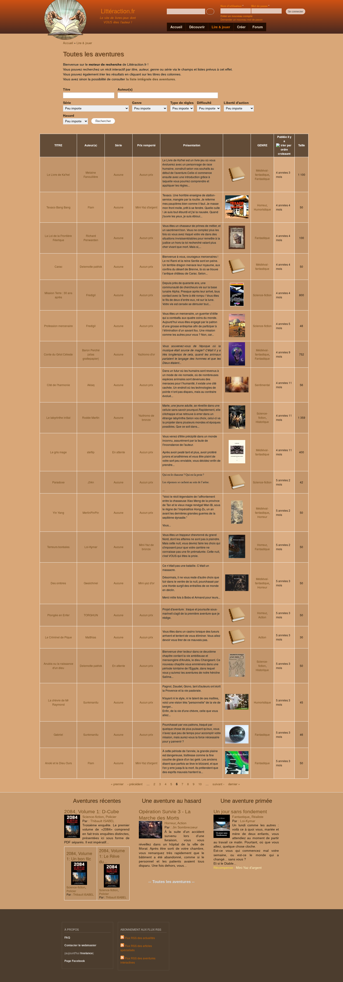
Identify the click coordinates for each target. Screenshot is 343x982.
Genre (137, 103)
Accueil (176, 27)
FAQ (67, 938)
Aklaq (90, 385)
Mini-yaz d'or (146, 583)
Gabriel (58, 734)
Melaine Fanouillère (91, 174)
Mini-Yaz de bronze (146, 547)
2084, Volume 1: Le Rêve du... (112, 855)
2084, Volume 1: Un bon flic (79, 856)
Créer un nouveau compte (236, 16)
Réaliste (257, 817)
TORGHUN (91, 615)
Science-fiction (262, 295)
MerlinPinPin (91, 512)
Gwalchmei (91, 583)
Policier (111, 817)
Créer (241, 27)
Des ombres (58, 583)
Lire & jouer (221, 27)
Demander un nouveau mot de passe (241, 19)
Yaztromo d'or (146, 354)
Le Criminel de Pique (58, 637)
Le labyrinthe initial (58, 417)
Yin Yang (58, 512)
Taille (301, 145)
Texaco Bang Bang (58, 207)
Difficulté (204, 103)
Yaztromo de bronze (146, 417)
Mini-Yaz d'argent (146, 207)
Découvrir (197, 27)
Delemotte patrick (91, 266)
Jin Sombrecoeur (185, 827)
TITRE (58, 145)
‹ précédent (135, 784)
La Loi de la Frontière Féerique (58, 238)
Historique (262, 422)
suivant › (218, 784)
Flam (91, 207)
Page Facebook (74, 961)
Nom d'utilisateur (231, 6)
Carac (58, 266)
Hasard (68, 115)
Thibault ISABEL (102, 821)
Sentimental (262, 385)
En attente (118, 452)
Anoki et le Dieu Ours (58, 763)
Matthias (90, 637)
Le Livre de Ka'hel (58, 174)
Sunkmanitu (90, 702)
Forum (257, 27)
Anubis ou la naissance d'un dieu (58, 666)
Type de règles (182, 103)
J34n (91, 482)
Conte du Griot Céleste (58, 354)
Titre (66, 89)
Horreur (262, 205)
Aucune (118, 174)
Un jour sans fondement (240, 811)
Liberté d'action (236, 103)
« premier (117, 784)
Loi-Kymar (90, 547)
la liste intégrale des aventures (150, 79)
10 (200, 784)
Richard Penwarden (91, 238)
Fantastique (262, 179)
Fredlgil (91, 295)
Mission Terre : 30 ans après (58, 295)
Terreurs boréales (58, 547)
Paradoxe (58, 482)
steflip (90, 452)
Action (262, 617)
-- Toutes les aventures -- (171, 882)
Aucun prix (146, 174)
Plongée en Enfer (58, 615)
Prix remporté (146, 145)
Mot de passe (260, 6)
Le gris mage (58, 452)
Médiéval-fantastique (262, 172)
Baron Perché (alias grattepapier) (91, 354)
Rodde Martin (90, 417)
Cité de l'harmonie (58, 385)
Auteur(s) (125, 89)
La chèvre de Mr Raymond (58, 702)
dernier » (234, 784)
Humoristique (262, 209)
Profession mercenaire (58, 326)
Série (67, 103)
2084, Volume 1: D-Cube (91, 811)
